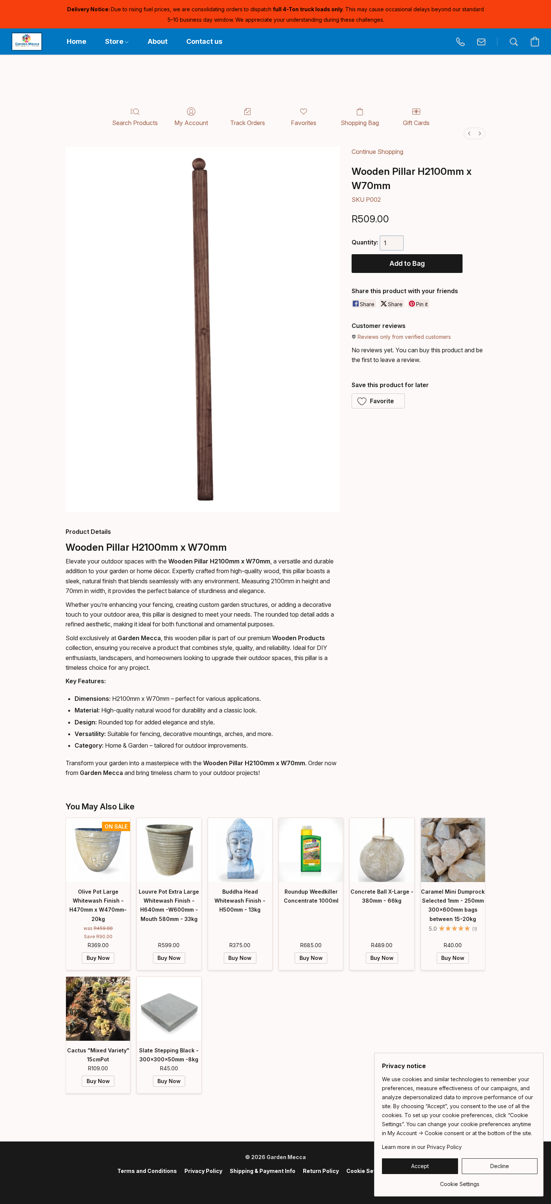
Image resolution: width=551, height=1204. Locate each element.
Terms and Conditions (147, 1171)
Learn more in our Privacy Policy (422, 1147)
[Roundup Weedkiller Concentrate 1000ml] (311, 850)
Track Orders (247, 123)
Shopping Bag (360, 123)
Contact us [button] (204, 41)
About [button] (158, 41)
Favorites (303, 123)
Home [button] (76, 41)
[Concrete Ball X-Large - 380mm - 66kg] (382, 850)
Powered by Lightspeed (275, 1184)
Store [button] (115, 41)
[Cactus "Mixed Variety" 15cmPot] (98, 1009)
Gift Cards (416, 123)
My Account (191, 123)
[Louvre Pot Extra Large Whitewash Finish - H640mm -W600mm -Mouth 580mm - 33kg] (169, 850)
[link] (460, 1181)
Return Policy (321, 1171)
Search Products (135, 123)
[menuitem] (469, 133)
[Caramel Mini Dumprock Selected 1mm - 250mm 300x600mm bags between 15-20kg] (453, 850)
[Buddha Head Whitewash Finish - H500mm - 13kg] (240, 850)
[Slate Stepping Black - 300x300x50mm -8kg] (169, 1009)
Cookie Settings (367, 1171)
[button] (26, 41)
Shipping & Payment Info (262, 1171)
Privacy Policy (203, 1171)
